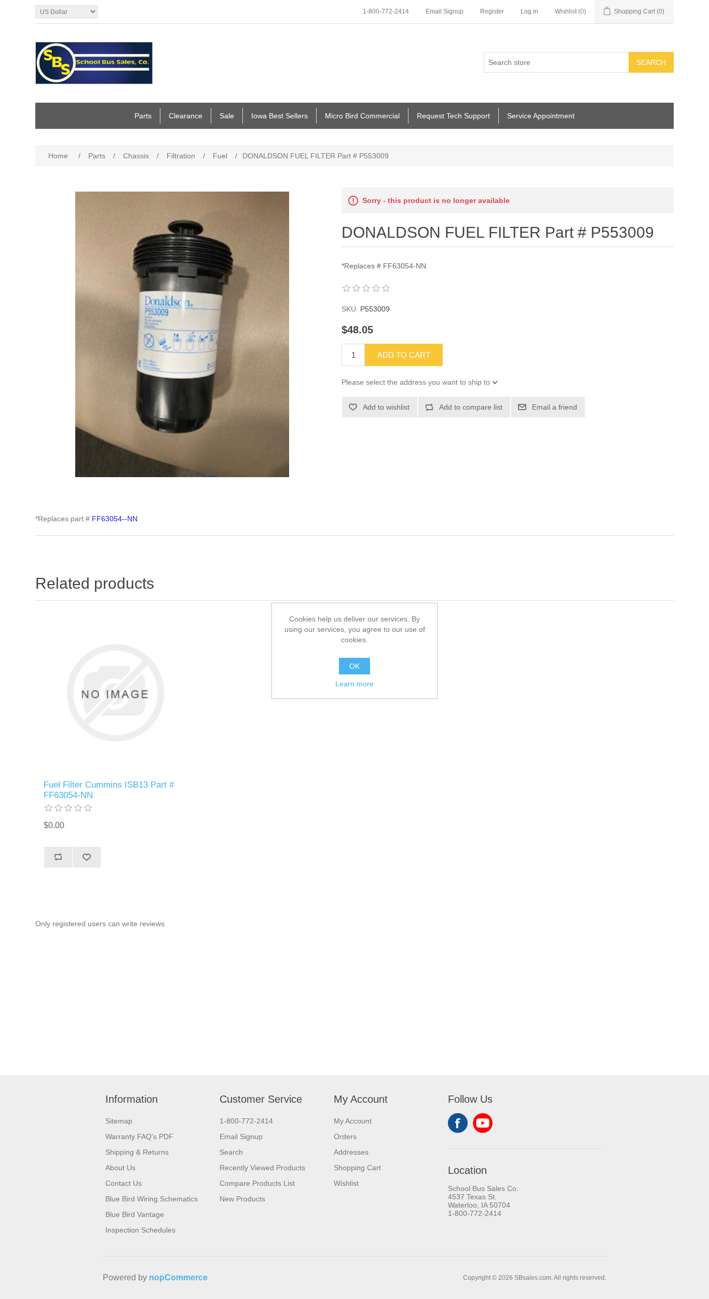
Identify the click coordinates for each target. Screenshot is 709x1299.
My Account (353, 1121)
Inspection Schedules (140, 1230)
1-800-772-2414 (386, 11)
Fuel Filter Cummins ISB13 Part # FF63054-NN (109, 790)
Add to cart (403, 354)
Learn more (354, 684)
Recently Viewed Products (262, 1167)
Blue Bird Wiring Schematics (151, 1199)
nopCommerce (178, 1277)
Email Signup (444, 11)
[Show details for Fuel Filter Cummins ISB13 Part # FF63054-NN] (115, 692)
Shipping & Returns (137, 1152)
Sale (227, 116)
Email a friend (554, 407)
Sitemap (118, 1121)
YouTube (483, 1123)
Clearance (185, 116)
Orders (345, 1136)
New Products (242, 1199)
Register (492, 11)
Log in (529, 11)
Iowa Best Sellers (279, 116)
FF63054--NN (115, 519)
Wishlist (346, 1183)
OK (354, 666)
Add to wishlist (386, 407)
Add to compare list (470, 407)
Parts (143, 116)
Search (651, 62)
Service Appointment (541, 116)
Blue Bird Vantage (134, 1214)
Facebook (458, 1123)
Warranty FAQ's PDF (139, 1136)
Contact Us (123, 1183)
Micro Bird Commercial (362, 116)
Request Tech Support (453, 116)
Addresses (351, 1152)
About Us (120, 1167)
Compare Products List (257, 1183)
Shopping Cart (357, 1167)
